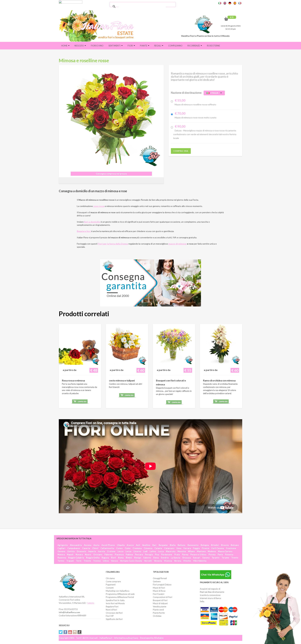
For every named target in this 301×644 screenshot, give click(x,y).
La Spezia (175, 557)
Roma (121, 557)
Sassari (196, 557)
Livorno (137, 551)
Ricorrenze (193, 45)
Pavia (220, 554)
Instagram (75, 632)
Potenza (229, 554)
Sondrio (165, 557)
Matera (61, 554)
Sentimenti (114, 45)
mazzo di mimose (177, 243)
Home (64, 45)
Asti (138, 545)
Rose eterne (213, 45)
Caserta (86, 548)
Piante (144, 45)
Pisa (157, 554)
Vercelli (148, 561)
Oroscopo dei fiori (114, 613)
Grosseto (81, 551)
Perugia (149, 554)
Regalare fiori (84, 231)
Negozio (79, 45)
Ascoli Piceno (108, 545)
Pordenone (166, 554)
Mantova (201, 551)
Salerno (147, 557)
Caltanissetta (107, 548)
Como (127, 548)
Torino (61, 561)
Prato (177, 554)
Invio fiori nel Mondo (115, 603)
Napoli (70, 554)
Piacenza (119, 554)
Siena (156, 557)
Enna (179, 548)
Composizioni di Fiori (162, 597)
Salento (90, 603)
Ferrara (187, 548)
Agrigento (63, 545)
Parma (185, 554)
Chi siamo (110, 578)
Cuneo (119, 548)
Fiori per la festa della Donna (113, 243)
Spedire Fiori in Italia (115, 600)
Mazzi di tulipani (160, 603)
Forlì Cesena (217, 548)
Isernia (101, 551)
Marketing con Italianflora (117, 591)
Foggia (196, 548)
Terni (78, 561)
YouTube (70, 632)
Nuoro (88, 554)
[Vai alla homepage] (98, 26)
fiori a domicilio (92, 221)
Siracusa (186, 557)
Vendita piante (159, 606)
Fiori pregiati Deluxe (162, 584)
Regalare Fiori (112, 606)
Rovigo (137, 557)
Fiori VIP (110, 616)
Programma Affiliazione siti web (120, 594)
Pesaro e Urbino (198, 554)
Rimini (129, 557)
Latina (153, 551)
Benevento (192, 545)
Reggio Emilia (92, 557)
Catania (158, 548)
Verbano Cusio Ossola (131, 561)
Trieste (87, 561)
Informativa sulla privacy (126, 638)
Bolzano (235, 545)
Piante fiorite (159, 613)
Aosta (96, 545)
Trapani (70, 561)
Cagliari (61, 548)
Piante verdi (158, 609)
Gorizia (70, 551)
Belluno (181, 545)
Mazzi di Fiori (159, 587)
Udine (106, 561)
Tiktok (79, 632)
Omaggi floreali (160, 578)
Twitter (61, 632)
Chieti (95, 548)
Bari (154, 545)
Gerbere (157, 581)
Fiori (130, 45)
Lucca (161, 551)
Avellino (146, 545)
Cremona (137, 548)
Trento (234, 557)
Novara (79, 554)
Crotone (111, 551)
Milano (191, 551)
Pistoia (212, 554)
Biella (172, 545)
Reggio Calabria (76, 557)
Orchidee (157, 616)
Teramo (225, 557)
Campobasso (73, 548)
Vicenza (168, 561)
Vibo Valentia (199, 561)
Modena (212, 551)
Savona (205, 557)
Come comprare (113, 581)
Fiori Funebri (158, 594)
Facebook (65, 632)
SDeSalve (159, 638)
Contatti (110, 587)
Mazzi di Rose (159, 591)
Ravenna (62, 557)
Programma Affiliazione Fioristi (120, 597)
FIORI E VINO (97, 45)
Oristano (97, 554)
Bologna (205, 545)
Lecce (128, 551)
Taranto (215, 557)
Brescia (225, 545)
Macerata (170, 551)
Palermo (108, 554)
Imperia (92, 551)
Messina (181, 551)
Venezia (158, 561)
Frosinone (231, 548)
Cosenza (148, 548)
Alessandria (76, 545)
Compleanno (175, 45)
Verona (177, 561)
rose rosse (98, 206)
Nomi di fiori (111, 609)
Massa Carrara (225, 551)
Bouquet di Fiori (160, 600)
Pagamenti (111, 584)
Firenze (205, 548)
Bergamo (163, 545)
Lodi (145, 551)
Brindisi (215, 545)
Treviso (97, 561)
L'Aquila (120, 545)
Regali (158, 45)
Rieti (113, 557)
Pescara (139, 554)
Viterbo (187, 561)
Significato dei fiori (114, 619)
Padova (129, 554)
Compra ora (180, 151)
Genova (61, 551)
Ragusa (105, 557)
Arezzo (130, 545)
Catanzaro (169, 548)
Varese (114, 561)
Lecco (120, 551)
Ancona (87, 545)
